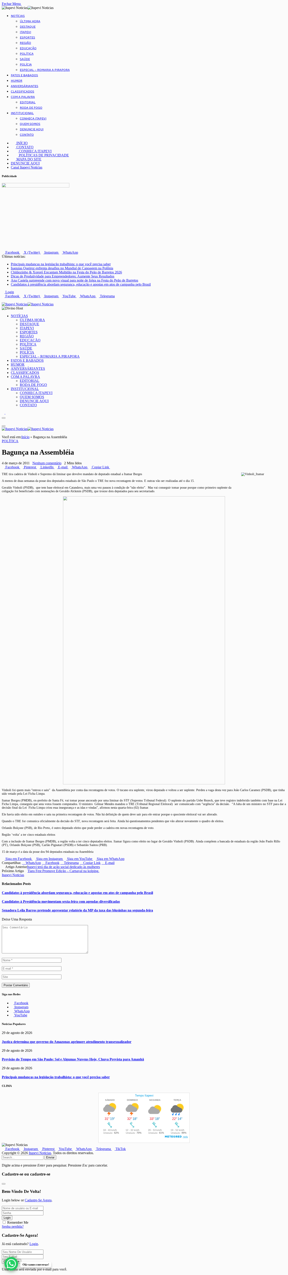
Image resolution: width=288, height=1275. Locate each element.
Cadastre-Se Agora (38, 1200)
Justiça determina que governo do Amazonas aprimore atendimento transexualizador (66, 1042)
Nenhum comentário (46, 463)
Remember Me (17, 1222)
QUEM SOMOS (30, 124)
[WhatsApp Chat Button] (11, 1263)
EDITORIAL (28, 102)
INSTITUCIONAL (22, 113)
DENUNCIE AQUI (31, 129)
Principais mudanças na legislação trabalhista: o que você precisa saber (61, 264)
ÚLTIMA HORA (30, 21)
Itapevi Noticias (13, 875)
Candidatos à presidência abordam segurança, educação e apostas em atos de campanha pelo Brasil (81, 284)
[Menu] (3, 418)
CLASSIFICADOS (22, 91)
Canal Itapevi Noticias (26, 167)
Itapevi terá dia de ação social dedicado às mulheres (63, 867)
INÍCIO (22, 143)
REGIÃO (25, 43)
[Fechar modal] (3, 1184)
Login (7, 1217)
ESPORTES (27, 37)
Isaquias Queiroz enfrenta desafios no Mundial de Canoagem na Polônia (62, 268)
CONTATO (27, 135)
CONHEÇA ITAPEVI (33, 118)
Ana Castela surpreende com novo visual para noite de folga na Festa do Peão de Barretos (74, 280)
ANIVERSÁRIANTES (24, 86)
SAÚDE (25, 59)
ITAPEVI (25, 32)
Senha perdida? (13, 1226)
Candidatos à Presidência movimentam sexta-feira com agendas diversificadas (61, 901)
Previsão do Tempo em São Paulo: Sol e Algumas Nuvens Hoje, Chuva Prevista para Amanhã (73, 1059)
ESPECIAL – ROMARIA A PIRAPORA (45, 70)
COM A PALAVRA (23, 97)
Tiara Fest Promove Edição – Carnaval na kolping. (63, 871)
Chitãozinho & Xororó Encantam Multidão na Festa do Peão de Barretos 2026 (66, 272)
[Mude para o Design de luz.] (6, 413)
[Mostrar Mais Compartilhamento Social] (111, 467)
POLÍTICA (27, 53)
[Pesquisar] (3, 300)
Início (25, 437)
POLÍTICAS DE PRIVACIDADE (43, 155)
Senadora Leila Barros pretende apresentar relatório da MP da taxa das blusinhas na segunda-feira (77, 910)
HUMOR (16, 80)
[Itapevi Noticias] (28, 304)
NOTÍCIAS (18, 16)
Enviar (50, 1157)
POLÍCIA (26, 64)
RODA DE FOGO (31, 108)
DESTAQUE (28, 26)
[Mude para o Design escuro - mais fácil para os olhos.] (3, 413)
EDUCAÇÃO (28, 48)
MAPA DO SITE (28, 159)
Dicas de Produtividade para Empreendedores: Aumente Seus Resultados (62, 276)
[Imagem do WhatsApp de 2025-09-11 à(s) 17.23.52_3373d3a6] (144, 783)
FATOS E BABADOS (24, 75)
